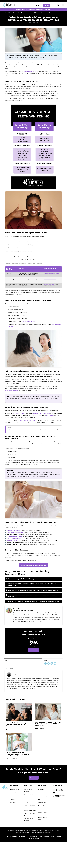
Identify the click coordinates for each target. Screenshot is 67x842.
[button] (58, 5)
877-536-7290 (60, 1)
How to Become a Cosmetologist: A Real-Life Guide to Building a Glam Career (48, 723)
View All (12, 809)
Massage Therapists (14, 789)
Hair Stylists (12, 799)
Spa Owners (13, 805)
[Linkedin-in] (62, 790)
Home (6, 12)
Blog (10, 12)
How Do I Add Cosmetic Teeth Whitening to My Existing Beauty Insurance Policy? (33, 601)
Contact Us (51, 1)
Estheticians (13, 796)
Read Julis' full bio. (30, 688)
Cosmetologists (13, 792)
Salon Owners (13, 802)
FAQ (39, 799)
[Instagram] (56, 790)
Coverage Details (42, 802)
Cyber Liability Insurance (30, 810)
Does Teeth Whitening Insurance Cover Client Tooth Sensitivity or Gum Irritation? (33, 590)
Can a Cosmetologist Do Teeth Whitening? (21, 579)
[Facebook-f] (54, 790)
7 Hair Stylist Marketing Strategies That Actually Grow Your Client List (17, 754)
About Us (40, 809)
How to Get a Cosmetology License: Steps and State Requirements (16, 724)
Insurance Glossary (42, 805)
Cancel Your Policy (42, 796)
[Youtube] (54, 792)
